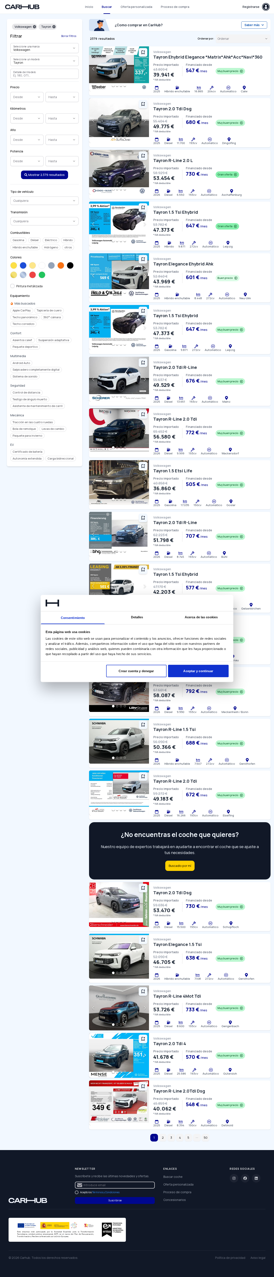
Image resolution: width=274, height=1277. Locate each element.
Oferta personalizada (136, 7)
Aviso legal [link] (257, 1258)
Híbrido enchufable (25, 247)
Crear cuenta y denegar (136, 671)
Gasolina (18, 240)
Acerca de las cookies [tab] (201, 617)
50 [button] (205, 1138)
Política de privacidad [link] (230, 1258)
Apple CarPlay (22, 310)
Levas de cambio (53, 429)
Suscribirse (115, 1200)
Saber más (252, 25)
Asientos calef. (22, 340)
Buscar (107, 7)
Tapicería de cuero (49, 310)
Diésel (35, 240)
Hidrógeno (51, 247)
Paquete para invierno (27, 435)
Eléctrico (51, 240)
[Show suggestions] (74, 48)
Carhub (25, 1258)
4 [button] (180, 1138)
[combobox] (38, 50)
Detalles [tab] (137, 617)
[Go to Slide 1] (113, 85)
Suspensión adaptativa (53, 340)
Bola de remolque (24, 429)
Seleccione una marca (26, 46)
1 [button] (154, 1138)
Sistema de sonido (25, 376)
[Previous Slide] (93, 68)
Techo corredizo (23, 324)
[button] (34, 27)
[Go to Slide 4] (125, 85)
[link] (28, 1200)
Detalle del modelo (24, 72)
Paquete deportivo (25, 347)
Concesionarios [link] (174, 1200)
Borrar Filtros (68, 36)
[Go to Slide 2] (117, 85)
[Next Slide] (145, 68)
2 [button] (163, 1138)
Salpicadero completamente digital (36, 369)
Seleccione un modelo (26, 59)
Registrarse (251, 7)
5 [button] (188, 1138)
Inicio (89, 7)
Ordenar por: (206, 38)
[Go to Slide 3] (121, 85)
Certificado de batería (27, 452)
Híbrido (68, 240)
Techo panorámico (25, 317)
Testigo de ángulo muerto (30, 399)
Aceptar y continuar (198, 671)
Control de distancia (26, 392)
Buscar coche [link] (173, 1177)
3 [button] (171, 1138)
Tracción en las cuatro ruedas (33, 422)
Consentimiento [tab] (73, 618)
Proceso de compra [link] (177, 1192)
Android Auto (21, 363)
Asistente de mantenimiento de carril (38, 406)
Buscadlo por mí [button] (180, 866)
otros (68, 247)
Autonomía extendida (27, 458)
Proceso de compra (175, 7)
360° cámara (52, 317)
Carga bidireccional (61, 458)
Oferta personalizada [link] (178, 1184)
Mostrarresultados (46, 175)
